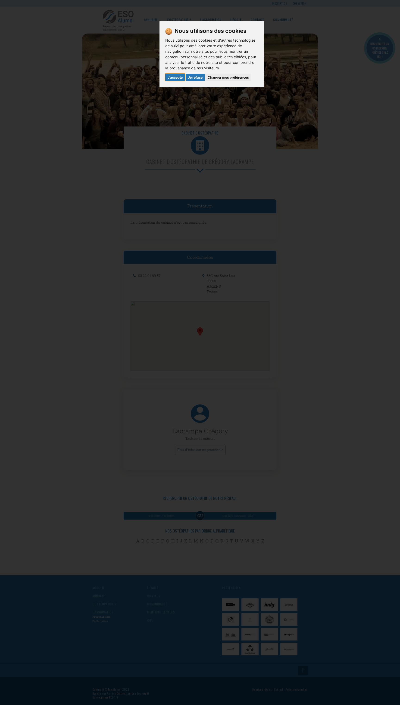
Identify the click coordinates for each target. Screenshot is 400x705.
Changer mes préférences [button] (228, 77)
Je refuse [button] (195, 77)
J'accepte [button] (175, 77)
